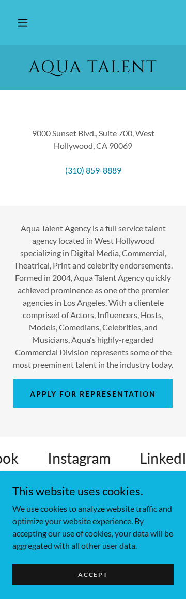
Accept (92, 574)
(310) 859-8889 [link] (93, 170)
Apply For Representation (93, 393)
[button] (22, 22)
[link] (93, 67)
